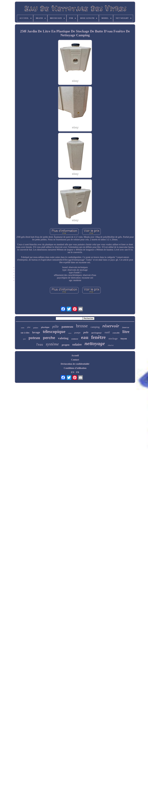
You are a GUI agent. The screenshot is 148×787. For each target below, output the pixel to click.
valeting (63, 338)
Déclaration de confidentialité (75, 364)
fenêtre (98, 337)
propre (65, 345)
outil (107, 332)
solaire (77, 344)
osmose (74, 339)
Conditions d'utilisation (75, 368)
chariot (111, 345)
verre (22, 328)
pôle (55, 326)
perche (49, 338)
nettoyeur (96, 333)
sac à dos (25, 332)
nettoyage (95, 343)
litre (125, 331)
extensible (116, 333)
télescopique (54, 331)
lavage (36, 332)
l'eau (39, 344)
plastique (45, 327)
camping (95, 326)
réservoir (110, 325)
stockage (113, 338)
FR (77, 372)
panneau (67, 326)
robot (69, 333)
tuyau (124, 338)
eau (84, 337)
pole (85, 332)
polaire (35, 328)
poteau (34, 338)
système (52, 344)
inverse (125, 327)
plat (28, 327)
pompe (77, 332)
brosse (82, 325)
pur (24, 339)
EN (72, 372)
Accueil (75, 355)
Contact (75, 359)
